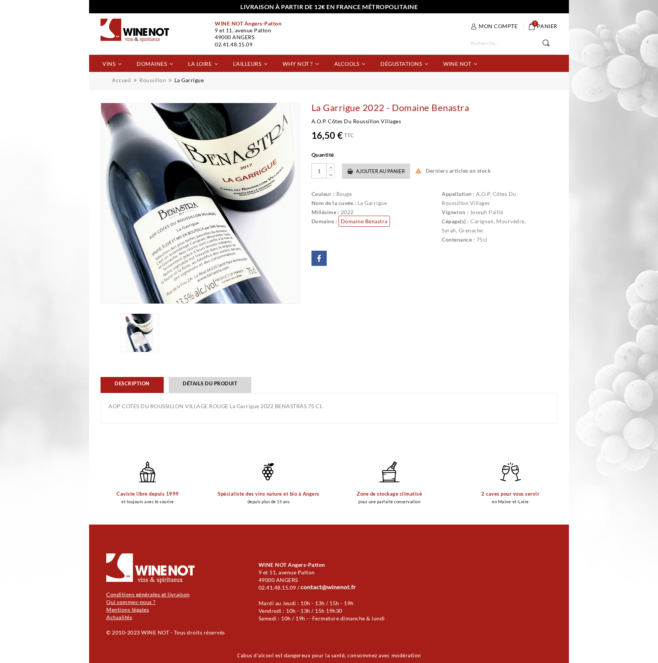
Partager (319, 258)
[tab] (132, 385)
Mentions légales (127, 609)
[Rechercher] (550, 43)
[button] (112, 63)
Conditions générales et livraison (148, 594)
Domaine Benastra (364, 221)
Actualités (119, 617)
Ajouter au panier (380, 171)
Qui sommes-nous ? (131, 602)
